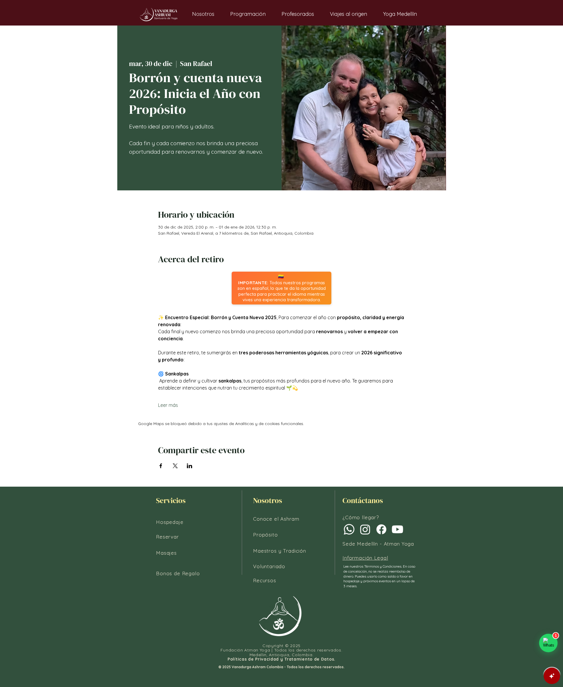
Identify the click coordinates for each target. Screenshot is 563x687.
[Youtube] (397, 529)
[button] (203, 14)
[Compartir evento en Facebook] (161, 465)
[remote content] (281, 288)
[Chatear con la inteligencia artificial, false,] (552, 676)
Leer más (168, 405)
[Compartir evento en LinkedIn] (189, 465)
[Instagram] (365, 529)
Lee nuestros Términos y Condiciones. (373, 566)
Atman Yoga (399, 544)
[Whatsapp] (349, 529)
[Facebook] (381, 529)
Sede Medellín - (363, 544)
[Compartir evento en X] (175, 465)
